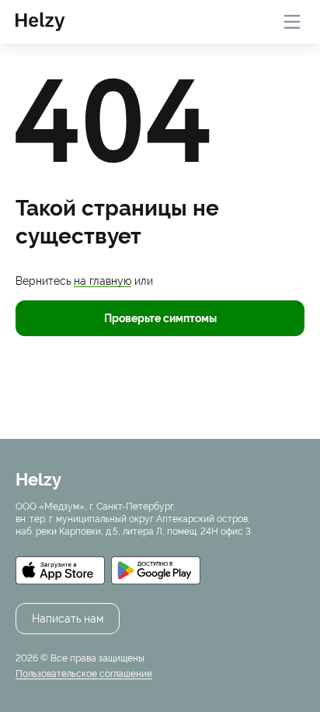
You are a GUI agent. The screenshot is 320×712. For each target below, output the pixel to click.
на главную (102, 281)
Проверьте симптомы (160, 318)
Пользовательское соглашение (84, 673)
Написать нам (67, 618)
